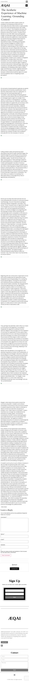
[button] (26, 5)
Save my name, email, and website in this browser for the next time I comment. (14, 552)
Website (3, 544)
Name (3, 534)
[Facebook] (27, 2)
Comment (4, 517)
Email (2, 539)
